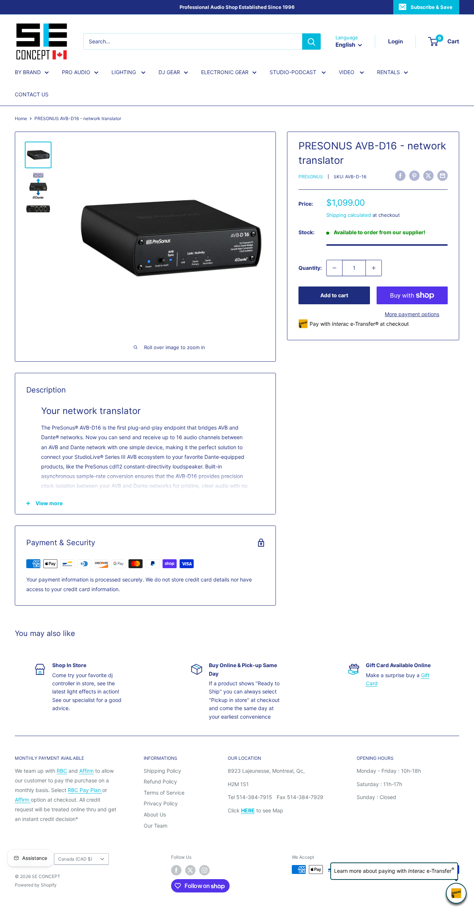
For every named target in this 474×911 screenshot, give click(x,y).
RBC (62, 771)
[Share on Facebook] (400, 175)
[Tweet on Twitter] (428, 175)
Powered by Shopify (36, 885)
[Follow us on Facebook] (176, 870)
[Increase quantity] (373, 268)
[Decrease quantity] (334, 268)
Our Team (155, 825)
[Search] (311, 41)
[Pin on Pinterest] (414, 175)
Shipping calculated (348, 215)
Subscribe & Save (432, 7)
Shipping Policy (162, 771)
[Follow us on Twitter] (190, 870)
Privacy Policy (161, 803)
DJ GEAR (169, 72)
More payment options (412, 314)
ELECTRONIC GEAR (224, 72)
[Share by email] (442, 175)
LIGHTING (124, 72)
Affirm (86, 771)
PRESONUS (310, 176)
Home (21, 118)
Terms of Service (164, 792)
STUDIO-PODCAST (294, 72)
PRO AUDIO (76, 72)
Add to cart (334, 295)
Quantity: (310, 267)
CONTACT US (32, 94)
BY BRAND (28, 72)
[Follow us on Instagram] (204, 870)
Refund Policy (160, 781)
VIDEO (347, 72)
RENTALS (388, 72)
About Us (155, 814)
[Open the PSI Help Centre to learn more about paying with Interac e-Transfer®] (456, 893)
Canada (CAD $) (75, 859)
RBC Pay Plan (85, 790)
